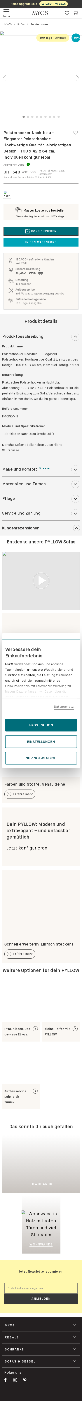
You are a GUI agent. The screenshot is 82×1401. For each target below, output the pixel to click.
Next (77, 78)
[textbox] (41, 1288)
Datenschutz (64, 706)
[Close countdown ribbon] (78, 3)
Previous (4, 78)
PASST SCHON (41, 725)
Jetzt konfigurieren (27, 848)
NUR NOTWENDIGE (41, 758)
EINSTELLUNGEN (41, 741)
